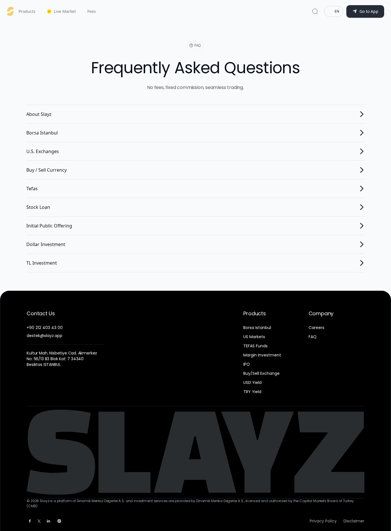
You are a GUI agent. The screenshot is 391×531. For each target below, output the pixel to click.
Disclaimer (353, 521)
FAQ (313, 337)
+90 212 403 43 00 (45, 327)
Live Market (65, 11)
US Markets (254, 337)
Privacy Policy (323, 521)
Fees (91, 11)
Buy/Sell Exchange (261, 373)
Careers (316, 327)
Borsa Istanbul (257, 327)
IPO (246, 364)
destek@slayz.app (44, 335)
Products (27, 11)
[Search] (315, 11)
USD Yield (252, 382)
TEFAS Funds (255, 346)
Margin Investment (262, 355)
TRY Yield (252, 392)
